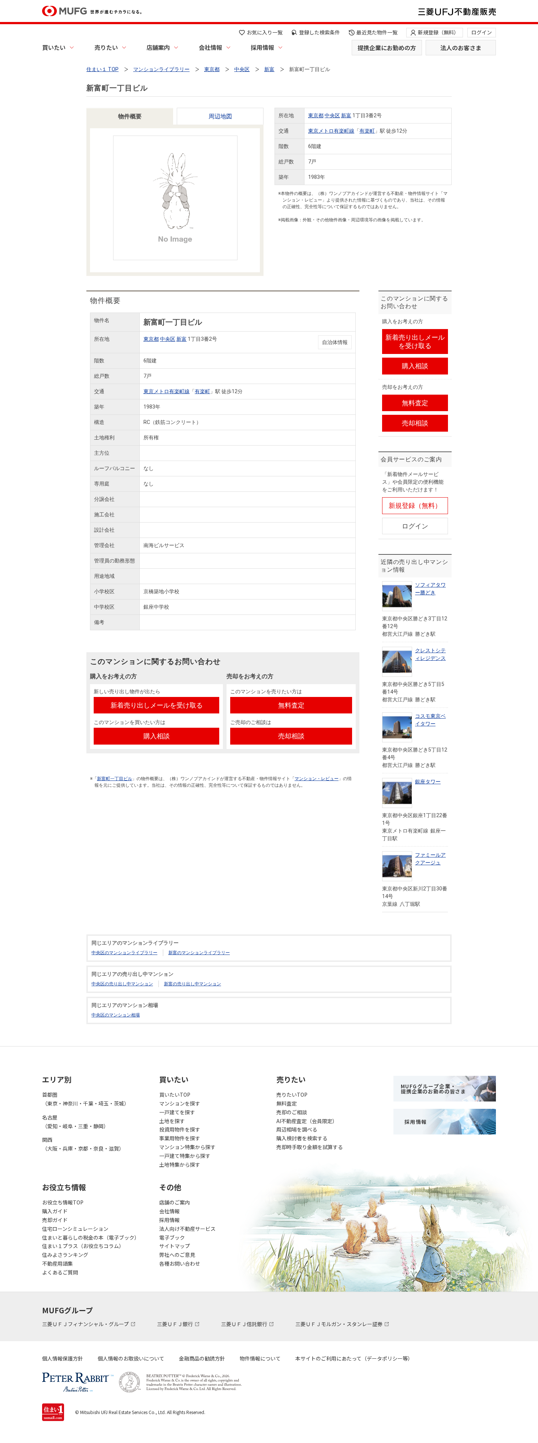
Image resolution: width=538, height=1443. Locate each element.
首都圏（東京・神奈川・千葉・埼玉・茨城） (85, 1099)
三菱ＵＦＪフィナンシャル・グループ (86, 1323)
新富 (346, 115)
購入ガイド (55, 1211)
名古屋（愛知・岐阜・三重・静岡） (75, 1122)
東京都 (316, 115)
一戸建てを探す (177, 1112)
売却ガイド (55, 1220)
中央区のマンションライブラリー (124, 952)
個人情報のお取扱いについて (131, 1358)
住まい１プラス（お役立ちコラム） (83, 1246)
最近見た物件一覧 (376, 32)
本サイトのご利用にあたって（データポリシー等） (354, 1358)
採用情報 (262, 47)
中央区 (332, 115)
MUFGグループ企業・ (433, 1088)
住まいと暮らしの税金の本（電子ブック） (90, 1237)
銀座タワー (428, 782)
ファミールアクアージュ (430, 859)
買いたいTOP (174, 1094)
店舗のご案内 (174, 1202)
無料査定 (286, 1103)
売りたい (106, 47)
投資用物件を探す (179, 1129)
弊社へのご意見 (177, 1254)
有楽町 (367, 131)
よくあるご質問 (60, 1272)
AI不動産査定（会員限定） (306, 1121)
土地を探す (172, 1121)
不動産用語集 (57, 1263)
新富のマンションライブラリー (199, 952)
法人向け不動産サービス (187, 1228)
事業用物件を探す (179, 1138)
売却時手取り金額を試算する (309, 1147)
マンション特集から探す (187, 1147)
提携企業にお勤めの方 (387, 47)
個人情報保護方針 (62, 1358)
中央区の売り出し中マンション (122, 983)
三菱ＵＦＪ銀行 (175, 1323)
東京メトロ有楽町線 (331, 131)
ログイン (481, 32)
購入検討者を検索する (302, 1138)
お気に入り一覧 (265, 32)
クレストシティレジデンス (430, 654)
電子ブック (172, 1237)
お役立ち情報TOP (62, 1202)
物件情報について (260, 1358)
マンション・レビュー (317, 778)
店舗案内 (158, 47)
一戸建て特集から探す (184, 1155)
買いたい (54, 47)
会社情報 (210, 47)
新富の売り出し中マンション (192, 983)
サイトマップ (174, 1246)
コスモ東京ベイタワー (430, 720)
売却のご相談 (291, 1112)
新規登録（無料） (438, 32)
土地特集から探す (179, 1164)
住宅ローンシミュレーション (75, 1228)
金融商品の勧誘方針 (202, 1358)
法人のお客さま (460, 47)
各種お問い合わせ (179, 1263)
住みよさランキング (65, 1254)
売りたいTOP (291, 1094)
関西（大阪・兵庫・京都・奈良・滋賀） (83, 1144)
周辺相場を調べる (296, 1129)
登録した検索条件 (319, 32)
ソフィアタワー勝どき (430, 588)
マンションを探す (179, 1103)
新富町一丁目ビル (114, 778)
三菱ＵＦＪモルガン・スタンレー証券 (339, 1323)
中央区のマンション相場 (115, 1015)
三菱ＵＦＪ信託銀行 (244, 1323)
